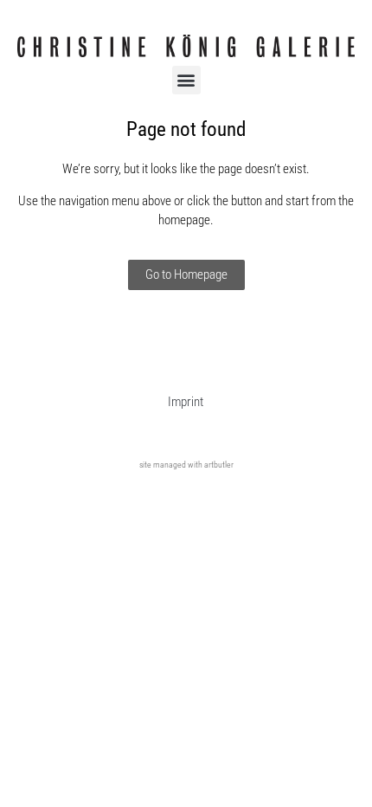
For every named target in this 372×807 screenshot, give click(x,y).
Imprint (185, 402)
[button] (186, 80)
